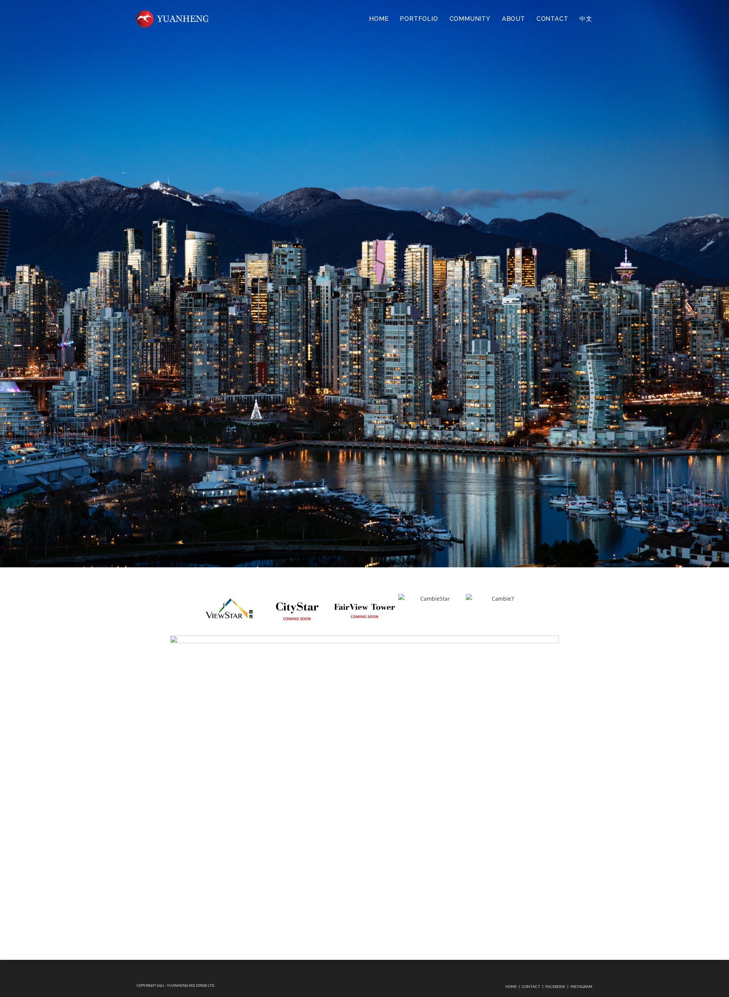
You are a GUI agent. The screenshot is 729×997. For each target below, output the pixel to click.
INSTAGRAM (581, 986)
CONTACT (531, 986)
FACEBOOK (555, 986)
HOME (511, 986)
